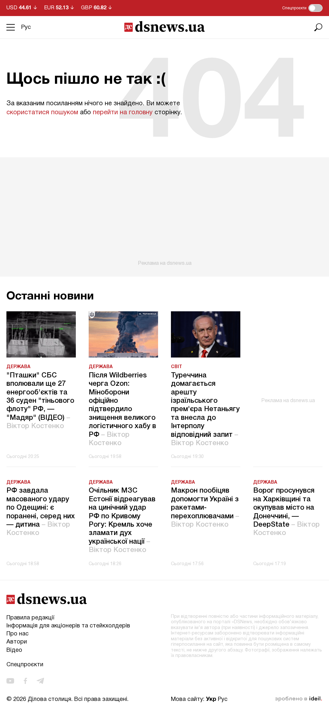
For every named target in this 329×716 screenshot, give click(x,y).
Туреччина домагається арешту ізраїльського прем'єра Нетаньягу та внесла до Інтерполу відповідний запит (205, 409)
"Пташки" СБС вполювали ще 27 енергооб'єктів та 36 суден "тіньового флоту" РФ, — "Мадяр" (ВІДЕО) (40, 400)
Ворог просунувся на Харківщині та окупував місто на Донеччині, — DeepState (286, 511)
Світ (176, 367)
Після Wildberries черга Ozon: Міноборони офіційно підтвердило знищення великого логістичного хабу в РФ (122, 409)
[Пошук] (318, 27)
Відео (14, 650)
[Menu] (10, 27)
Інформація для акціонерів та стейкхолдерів (68, 626)
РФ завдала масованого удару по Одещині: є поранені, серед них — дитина (40, 511)
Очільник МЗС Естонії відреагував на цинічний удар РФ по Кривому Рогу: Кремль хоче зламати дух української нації (122, 520)
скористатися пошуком (42, 113)
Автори (16, 642)
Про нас (17, 634)
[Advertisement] (164, 212)
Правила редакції (30, 618)
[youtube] (10, 680)
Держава (18, 367)
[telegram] (40, 680)
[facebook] (25, 680)
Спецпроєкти (24, 665)
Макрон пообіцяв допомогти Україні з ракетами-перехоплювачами (205, 507)
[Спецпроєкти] (315, 8)
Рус (26, 27)
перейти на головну (123, 113)
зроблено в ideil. (298, 699)
